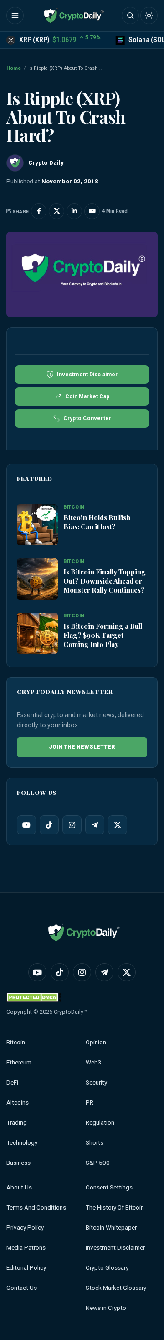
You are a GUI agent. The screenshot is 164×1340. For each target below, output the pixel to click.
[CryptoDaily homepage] (74, 15)
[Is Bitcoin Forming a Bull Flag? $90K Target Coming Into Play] (37, 633)
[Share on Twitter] (56, 211)
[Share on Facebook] (38, 211)
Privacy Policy (25, 1227)
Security (96, 1082)
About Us (19, 1187)
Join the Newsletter (82, 747)
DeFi (12, 1082)
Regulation (100, 1122)
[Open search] (130, 15)
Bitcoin (15, 1042)
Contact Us (21, 1287)
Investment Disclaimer (115, 1247)
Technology (21, 1142)
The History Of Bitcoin (115, 1207)
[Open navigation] (15, 15)
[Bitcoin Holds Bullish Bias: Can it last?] (37, 524)
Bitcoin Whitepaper (111, 1227)
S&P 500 (98, 1162)
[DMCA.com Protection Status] (33, 997)
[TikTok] (49, 824)
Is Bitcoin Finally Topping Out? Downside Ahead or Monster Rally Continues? (104, 580)
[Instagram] (72, 824)
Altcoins (17, 1102)
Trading (16, 1122)
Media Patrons (26, 1247)
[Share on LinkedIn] (74, 211)
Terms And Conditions (36, 1207)
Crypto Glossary (107, 1267)
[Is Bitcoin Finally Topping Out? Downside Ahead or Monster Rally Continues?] (37, 579)
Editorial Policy (26, 1267)
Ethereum (18, 1062)
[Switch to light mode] (149, 15)
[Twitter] (117, 824)
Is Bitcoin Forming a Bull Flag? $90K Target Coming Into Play (102, 635)
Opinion (96, 1042)
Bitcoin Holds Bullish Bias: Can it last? (96, 522)
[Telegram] (94, 824)
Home (13, 68)
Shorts (94, 1142)
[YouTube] (26, 824)
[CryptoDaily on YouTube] (92, 211)
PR (89, 1102)
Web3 (94, 1062)
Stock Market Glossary (116, 1287)
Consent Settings (109, 1187)
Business (18, 1162)
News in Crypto (106, 1307)
